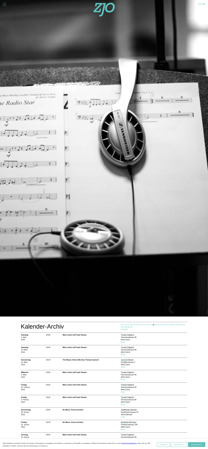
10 (134, 325)
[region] (104, 444)
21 (160, 325)
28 (177, 325)
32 (122, 327)
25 (170, 325)
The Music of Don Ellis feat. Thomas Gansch (81, 360)
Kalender (124, 329)
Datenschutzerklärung (129, 443)
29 (179, 325)
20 (158, 325)
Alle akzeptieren (196, 444)
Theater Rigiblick (127, 335)
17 (151, 325)
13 (141, 325)
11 (137, 325)
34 (126, 327)
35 (129, 327)
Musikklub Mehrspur (128, 422)
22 (163, 325)
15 (146, 325)
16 (149, 325)
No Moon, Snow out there (73, 410)
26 (172, 325)
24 (168, 325)
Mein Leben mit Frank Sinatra (75, 335)
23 (165, 325)
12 (139, 325)
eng (199, 4)
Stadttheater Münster (129, 410)
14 (144, 325)
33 (124, 327)
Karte (123, 342)
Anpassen (163, 444)
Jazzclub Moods (127, 360)
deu (203, 4)
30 (182, 325)
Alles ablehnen (179, 444)
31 (184, 325)
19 (156, 325)
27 (175, 325)
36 (131, 327)
